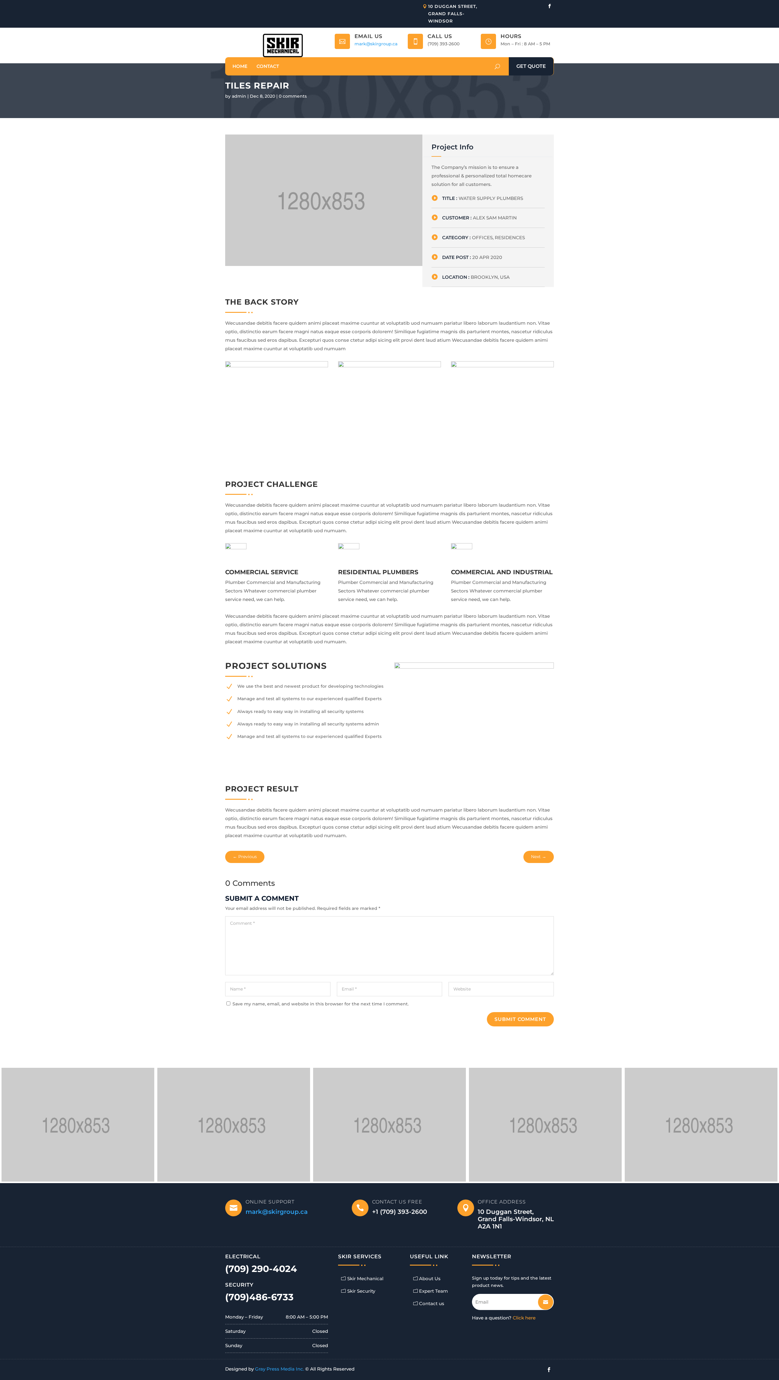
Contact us (431, 1303)
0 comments (293, 96)
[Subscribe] (541, 1299)
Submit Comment (520, 1019)
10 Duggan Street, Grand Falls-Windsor (452, 14)
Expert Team (433, 1291)
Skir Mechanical (365, 1278)
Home (239, 66)
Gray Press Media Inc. (279, 1369)
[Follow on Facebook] (549, 6)
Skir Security (361, 1291)
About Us (430, 1278)
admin (239, 96)
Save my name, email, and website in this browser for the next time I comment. (320, 1004)
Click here (524, 1318)
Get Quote (531, 66)
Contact (268, 66)
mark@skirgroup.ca (376, 44)
